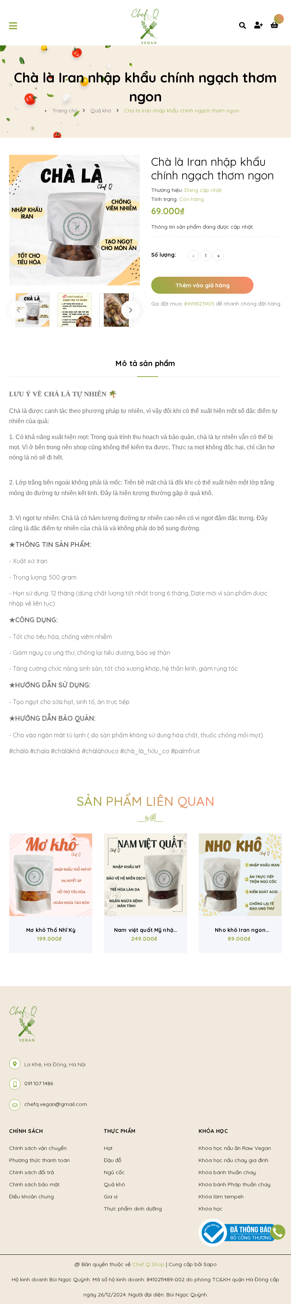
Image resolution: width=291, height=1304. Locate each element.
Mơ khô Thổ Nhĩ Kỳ (50, 930)
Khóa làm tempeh (221, 1196)
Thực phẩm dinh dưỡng (133, 1208)
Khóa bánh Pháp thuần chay (235, 1184)
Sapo (210, 1264)
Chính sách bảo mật (34, 1184)
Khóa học (210, 1208)
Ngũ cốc (114, 1172)
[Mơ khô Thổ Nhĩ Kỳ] (50, 875)
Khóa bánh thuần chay (227, 1172)
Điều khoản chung (31, 1196)
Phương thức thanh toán (39, 1160)
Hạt (108, 1148)
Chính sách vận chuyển (38, 1148)
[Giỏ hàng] (276, 26)
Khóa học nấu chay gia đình (233, 1160)
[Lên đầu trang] (271, 1255)
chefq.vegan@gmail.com (55, 1104)
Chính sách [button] (26, 1131)
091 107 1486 (38, 1083)
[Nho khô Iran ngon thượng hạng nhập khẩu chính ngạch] (240, 875)
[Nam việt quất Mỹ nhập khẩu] (145, 875)
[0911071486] (277, 1232)
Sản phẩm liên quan (145, 801)
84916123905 (200, 303)
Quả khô (114, 1184)
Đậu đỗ (112, 1160)
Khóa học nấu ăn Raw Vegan (235, 1148)
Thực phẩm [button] (120, 1131)
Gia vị (110, 1196)
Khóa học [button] (213, 1131)
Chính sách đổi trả (31, 1172)
